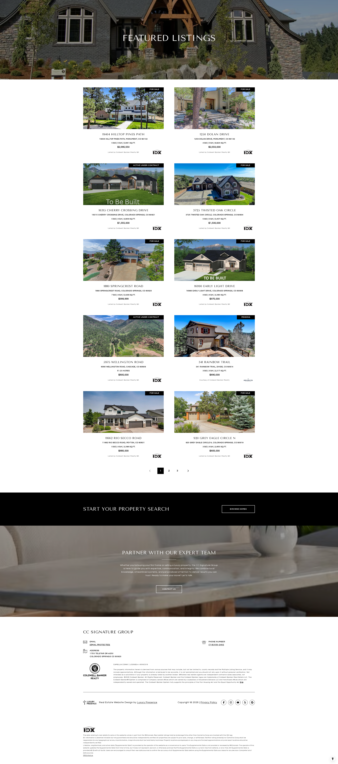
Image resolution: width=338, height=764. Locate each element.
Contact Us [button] (169, 589)
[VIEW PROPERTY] (123, 118)
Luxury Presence (147, 702)
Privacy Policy (208, 702)
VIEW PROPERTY (123, 120)
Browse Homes (238, 509)
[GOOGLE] (252, 702)
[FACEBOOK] (223, 702)
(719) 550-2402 (216, 645)
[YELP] (245, 702)
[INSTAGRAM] (230, 702)
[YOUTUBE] (238, 702)
